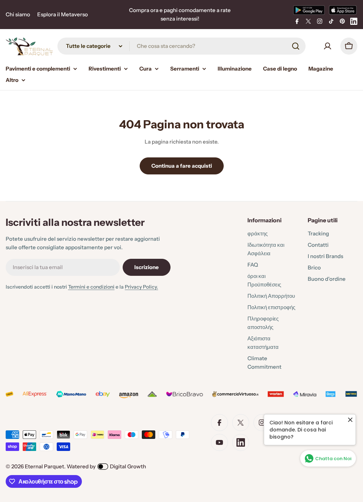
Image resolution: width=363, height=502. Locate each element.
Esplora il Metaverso (62, 14)
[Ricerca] (295, 46)
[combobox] (181, 46)
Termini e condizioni (91, 287)
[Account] (327, 46)
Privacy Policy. (141, 287)
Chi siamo (18, 14)
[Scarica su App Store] (342, 10)
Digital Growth (128, 466)
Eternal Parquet (44, 466)
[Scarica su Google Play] (308, 10)
